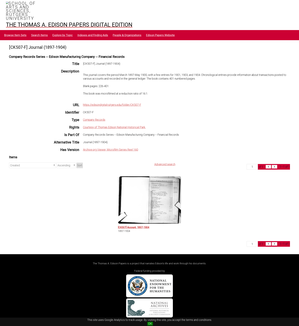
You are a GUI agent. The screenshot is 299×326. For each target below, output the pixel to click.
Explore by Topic (62, 35)
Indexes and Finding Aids (92, 35)
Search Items (39, 35)
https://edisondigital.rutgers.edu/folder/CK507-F (112, 104)
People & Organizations (127, 35)
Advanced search (164, 164)
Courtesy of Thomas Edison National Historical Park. (114, 127)
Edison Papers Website (160, 35)
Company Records (94, 119)
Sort (79, 165)
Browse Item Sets (15, 35)
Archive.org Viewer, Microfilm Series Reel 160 (110, 149)
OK (150, 323)
